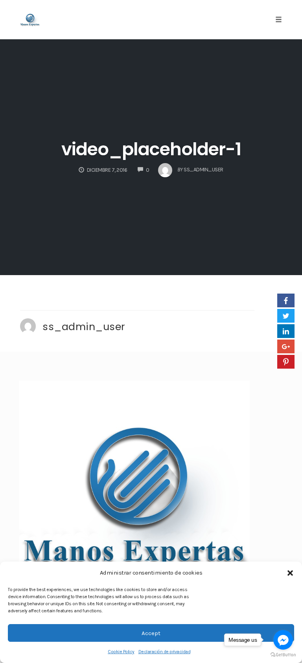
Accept (151, 633)
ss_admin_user (83, 327)
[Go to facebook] (283, 640)
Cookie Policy (121, 651)
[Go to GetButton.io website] (283, 654)
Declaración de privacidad (164, 651)
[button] (290, 573)
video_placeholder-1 (151, 149)
